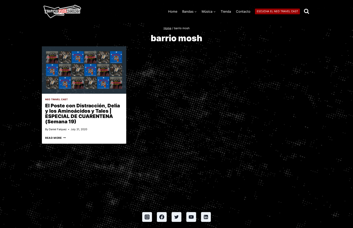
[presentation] (84, 70)
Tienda (226, 11)
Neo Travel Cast (56, 99)
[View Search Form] (306, 11)
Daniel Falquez (58, 129)
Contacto (243, 11)
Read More (55, 137)
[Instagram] (147, 217)
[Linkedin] (206, 217)
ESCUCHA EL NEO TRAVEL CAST (277, 11)
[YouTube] (191, 217)
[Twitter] (176, 217)
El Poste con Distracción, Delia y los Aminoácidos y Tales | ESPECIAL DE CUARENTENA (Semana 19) (82, 114)
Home (172, 11)
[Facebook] (162, 217)
